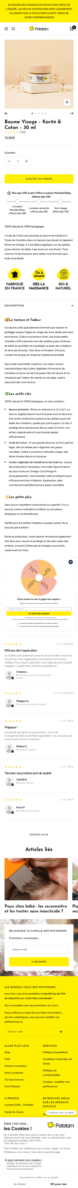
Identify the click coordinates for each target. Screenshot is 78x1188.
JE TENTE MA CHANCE (38, 613)
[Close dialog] (71, 562)
